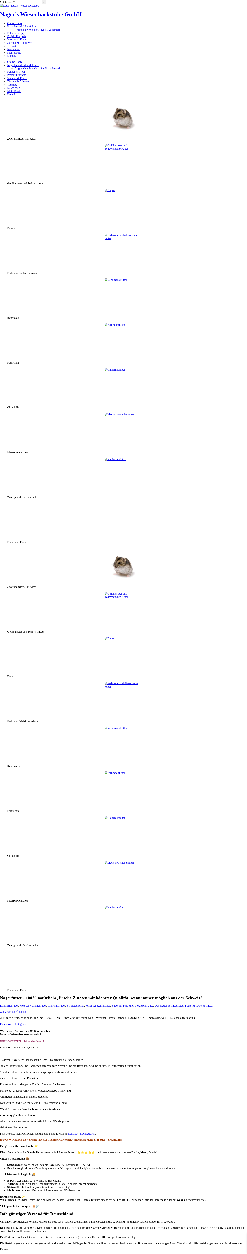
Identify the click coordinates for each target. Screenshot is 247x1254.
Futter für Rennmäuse (98, 1005)
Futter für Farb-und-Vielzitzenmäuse (132, 1005)
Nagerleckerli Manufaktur (22, 26)
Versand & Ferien (17, 39)
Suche (3, 1)
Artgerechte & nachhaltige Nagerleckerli (37, 29)
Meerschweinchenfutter (33, 1005)
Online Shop (14, 23)
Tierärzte (12, 46)
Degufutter (161, 1005)
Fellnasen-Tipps (16, 33)
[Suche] (44, 2)
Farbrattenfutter (75, 1005)
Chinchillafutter (56, 1005)
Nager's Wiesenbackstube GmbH (41, 14)
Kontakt (11, 55)
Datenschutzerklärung (182, 1017)
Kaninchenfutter (9, 1005)
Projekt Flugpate (16, 36)
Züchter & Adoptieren (19, 42)
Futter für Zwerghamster (199, 1005)
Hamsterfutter (176, 1005)
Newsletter (13, 49)
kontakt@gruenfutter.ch (81, 1133)
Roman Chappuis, (126, 1017)
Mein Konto (14, 52)
